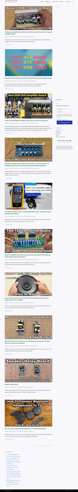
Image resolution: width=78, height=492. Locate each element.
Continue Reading (9, 45)
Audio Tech (32, 431)
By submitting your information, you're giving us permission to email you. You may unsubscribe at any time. (64, 116)
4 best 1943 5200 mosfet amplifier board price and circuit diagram (26, 120)
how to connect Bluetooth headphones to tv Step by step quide (25, 428)
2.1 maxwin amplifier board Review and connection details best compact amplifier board (13, 456)
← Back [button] (57, 103)
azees (7, 36)
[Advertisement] (64, 53)
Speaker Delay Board (11, 384)
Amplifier (33, 36)
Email (59, 111)
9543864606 (58, 131)
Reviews (37, 123)
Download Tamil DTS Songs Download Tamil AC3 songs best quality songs (28, 78)
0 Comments (21, 36)
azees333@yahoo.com (59, 130)
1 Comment (21, 123)
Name (59, 109)
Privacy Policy (68, 490)
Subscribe (64, 123)
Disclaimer (71, 490)
